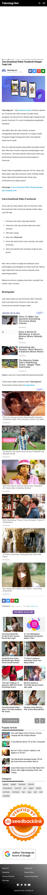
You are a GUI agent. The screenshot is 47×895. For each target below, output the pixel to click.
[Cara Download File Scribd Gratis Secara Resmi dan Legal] (12, 624)
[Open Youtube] (29, 884)
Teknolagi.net (29, 890)
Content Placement (31, 876)
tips (37, 606)
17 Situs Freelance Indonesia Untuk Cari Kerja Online (32, 660)
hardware (22, 784)
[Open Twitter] (21, 884)
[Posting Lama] (37, 720)
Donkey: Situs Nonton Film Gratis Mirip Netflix (34, 708)
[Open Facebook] (18, 884)
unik (35, 792)
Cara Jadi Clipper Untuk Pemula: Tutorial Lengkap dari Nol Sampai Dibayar (26, 734)
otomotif (18, 788)
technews (15, 792)
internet (32, 606)
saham (38, 788)
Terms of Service (8, 876)
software (6, 792)
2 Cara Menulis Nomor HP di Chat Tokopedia (28, 742)
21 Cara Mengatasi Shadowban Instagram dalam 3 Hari (33, 636)
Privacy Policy (29, 872)
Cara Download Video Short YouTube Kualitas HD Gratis (12, 709)
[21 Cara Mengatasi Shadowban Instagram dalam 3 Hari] (34, 624)
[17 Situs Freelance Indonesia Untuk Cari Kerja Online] (34, 648)
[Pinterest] (39, 71)
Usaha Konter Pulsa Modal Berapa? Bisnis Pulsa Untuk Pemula (11, 660)
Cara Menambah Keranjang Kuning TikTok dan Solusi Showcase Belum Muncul (26, 760)
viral (40, 792)
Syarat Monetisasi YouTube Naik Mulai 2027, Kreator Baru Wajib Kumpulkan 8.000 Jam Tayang (28, 770)
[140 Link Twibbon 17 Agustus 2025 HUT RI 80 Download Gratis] (12, 673)
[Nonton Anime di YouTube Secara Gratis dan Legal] (34, 673)
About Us (5, 868)
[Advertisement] (23, 31)
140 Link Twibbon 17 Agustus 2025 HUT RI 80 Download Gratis (12, 685)
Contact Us (28, 868)
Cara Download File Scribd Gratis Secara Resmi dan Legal (10, 636)
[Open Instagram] (25, 884)
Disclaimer (6, 872)
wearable (6, 796)
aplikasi (5, 784)
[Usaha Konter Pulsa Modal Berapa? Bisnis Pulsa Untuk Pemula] (12, 648)
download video (24, 110)
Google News (29, 385)
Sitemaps (5, 880)
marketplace (7, 788)
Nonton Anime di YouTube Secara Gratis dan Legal (33, 685)
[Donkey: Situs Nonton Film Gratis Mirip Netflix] (34, 697)
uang (29, 792)
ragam (31, 788)
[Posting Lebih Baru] (42, 720)
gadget (13, 784)
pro (25, 788)
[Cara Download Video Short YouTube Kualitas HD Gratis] (12, 697)
